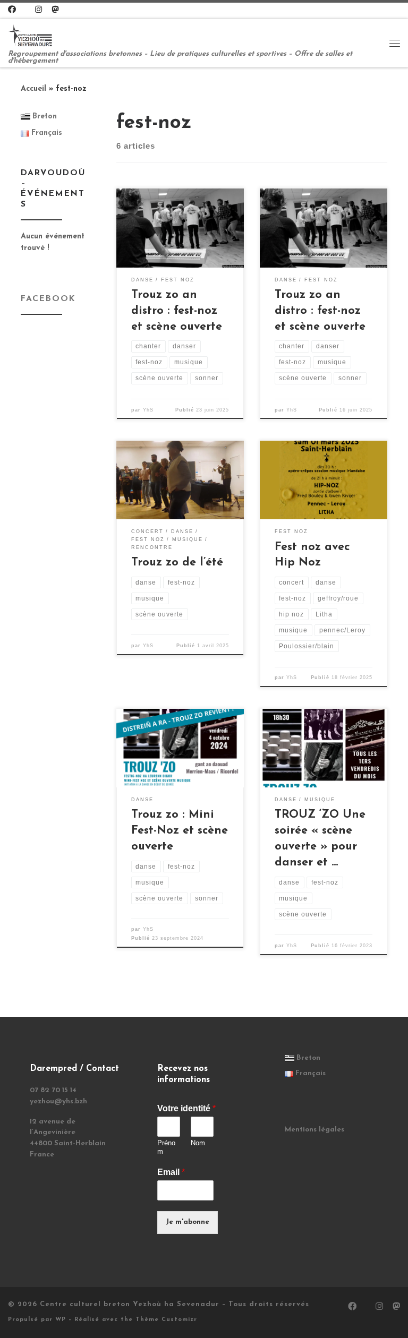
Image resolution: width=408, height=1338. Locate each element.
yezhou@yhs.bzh (58, 1101)
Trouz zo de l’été (177, 562)
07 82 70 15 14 (53, 1090)
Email (171, 1172)
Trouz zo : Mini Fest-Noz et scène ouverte (179, 830)
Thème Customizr (166, 1320)
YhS (148, 410)
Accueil (33, 89)
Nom (198, 1143)
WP (60, 1320)
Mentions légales (314, 1129)
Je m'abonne (187, 1222)
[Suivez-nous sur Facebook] (12, 10)
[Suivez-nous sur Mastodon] (55, 10)
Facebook (48, 299)
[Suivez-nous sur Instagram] (38, 10)
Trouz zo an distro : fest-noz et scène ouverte (176, 310)
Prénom (166, 1147)
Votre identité (186, 1108)
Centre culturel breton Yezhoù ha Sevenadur (129, 1304)
